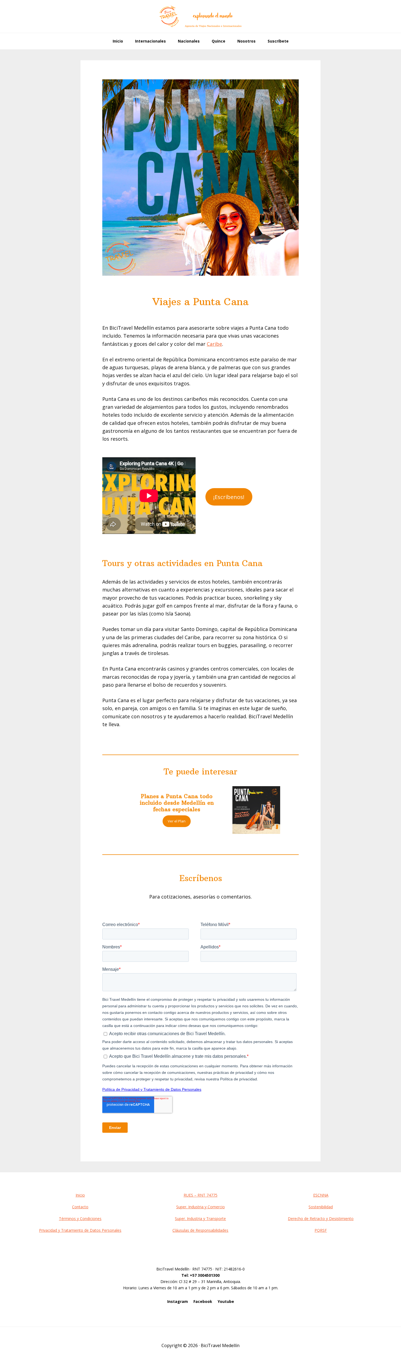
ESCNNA (320, 1195)
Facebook (202, 1301)
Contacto (80, 1206)
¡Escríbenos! (228, 497)
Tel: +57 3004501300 (200, 1275)
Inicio (80, 1195)
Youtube (226, 1301)
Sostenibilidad (321, 1206)
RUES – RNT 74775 (200, 1195)
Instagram (177, 1301)
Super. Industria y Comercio (200, 1206)
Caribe (214, 344)
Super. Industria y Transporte (200, 1218)
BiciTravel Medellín (200, 16)
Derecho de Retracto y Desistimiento (321, 1218)
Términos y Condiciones (80, 1218)
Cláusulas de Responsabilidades (200, 1230)
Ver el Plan (176, 821)
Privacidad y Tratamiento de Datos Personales (80, 1230)
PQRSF (321, 1230)
